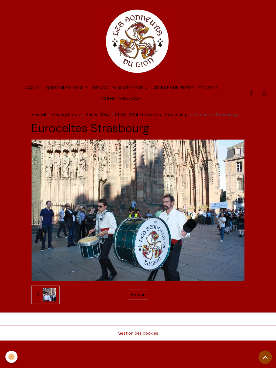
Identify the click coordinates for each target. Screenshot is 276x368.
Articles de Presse (173, 88)
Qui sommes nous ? (66, 88)
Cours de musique (121, 98)
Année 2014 (97, 114)
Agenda (99, 88)
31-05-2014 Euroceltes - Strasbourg (151, 114)
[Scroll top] (265, 357)
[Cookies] (11, 357)
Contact (208, 88)
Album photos (128, 88)
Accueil (33, 88)
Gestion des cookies (138, 333)
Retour (138, 294)
